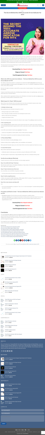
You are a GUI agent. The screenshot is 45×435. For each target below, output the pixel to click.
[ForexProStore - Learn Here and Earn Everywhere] (22, 5)
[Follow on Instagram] (4, 351)
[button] (3, 5)
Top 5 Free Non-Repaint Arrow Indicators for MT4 (10, 226)
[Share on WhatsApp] (14, 240)
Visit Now (27, 72)
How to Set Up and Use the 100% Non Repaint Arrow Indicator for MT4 (14, 233)
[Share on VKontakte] (24, 240)
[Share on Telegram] (30, 240)
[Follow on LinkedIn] (8, 351)
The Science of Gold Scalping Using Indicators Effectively (12, 236)
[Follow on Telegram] (12, 351)
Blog (14, 244)
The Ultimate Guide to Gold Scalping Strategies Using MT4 (12, 229)
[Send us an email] (6, 351)
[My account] (40, 5)
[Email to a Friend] (20, 240)
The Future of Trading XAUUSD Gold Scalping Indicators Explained (14, 235)
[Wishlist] (38, 5)
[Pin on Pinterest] (22, 240)
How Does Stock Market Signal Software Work (10, 228)
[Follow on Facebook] (2, 351)
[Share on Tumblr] (28, 240)
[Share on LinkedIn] (26, 240)
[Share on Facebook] (16, 240)
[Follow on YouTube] (10, 351)
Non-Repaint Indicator (26, 69)
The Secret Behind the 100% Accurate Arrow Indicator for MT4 (13, 232)
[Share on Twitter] (18, 240)
